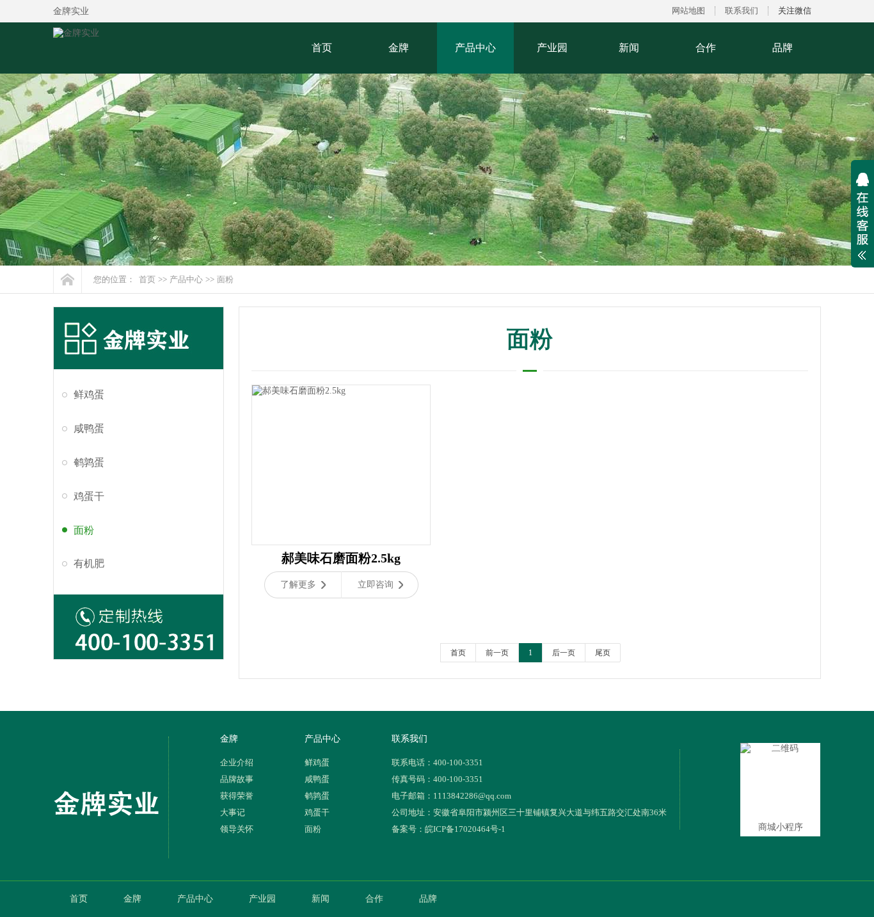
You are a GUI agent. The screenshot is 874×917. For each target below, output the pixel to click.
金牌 (398, 47)
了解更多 (298, 584)
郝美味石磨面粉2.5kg (341, 558)
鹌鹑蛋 (89, 462)
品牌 (782, 47)
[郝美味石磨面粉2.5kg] (341, 465)
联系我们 (741, 10)
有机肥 (89, 563)
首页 (322, 47)
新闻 (629, 47)
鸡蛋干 (89, 496)
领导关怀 (236, 829)
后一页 (563, 652)
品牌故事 (236, 779)
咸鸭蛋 (89, 428)
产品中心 (475, 47)
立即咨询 (375, 584)
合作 (705, 47)
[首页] (67, 279)
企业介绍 (236, 762)
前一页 (497, 652)
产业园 (552, 47)
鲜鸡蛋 (89, 394)
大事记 (232, 812)
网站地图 (688, 10)
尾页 (602, 652)
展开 (862, 224)
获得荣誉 (236, 796)
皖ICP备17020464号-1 (465, 829)
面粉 (225, 279)
